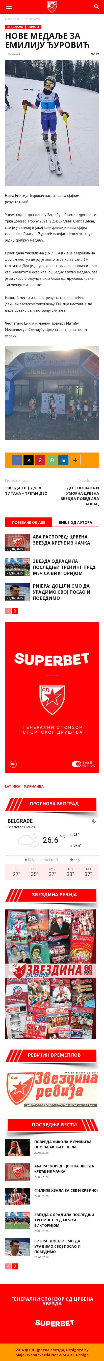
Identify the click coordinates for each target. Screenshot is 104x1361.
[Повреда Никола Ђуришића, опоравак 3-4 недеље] (17, 1148)
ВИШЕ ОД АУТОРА (75, 522)
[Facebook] (17, 460)
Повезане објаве (28, 522)
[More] (75, 460)
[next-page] (15, 611)
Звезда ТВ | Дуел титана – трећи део (26, 490)
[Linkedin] (63, 460)
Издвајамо (32, 19)
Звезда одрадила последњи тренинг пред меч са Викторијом (64, 567)
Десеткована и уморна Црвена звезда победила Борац (80, 495)
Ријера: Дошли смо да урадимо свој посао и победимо (61, 592)
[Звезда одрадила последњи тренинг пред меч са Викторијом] (17, 567)
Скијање (34, 27)
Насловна (12, 19)
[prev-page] (8, 611)
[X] (28, 460)
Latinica (12, 786)
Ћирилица (34, 786)
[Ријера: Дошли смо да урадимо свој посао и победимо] (17, 592)
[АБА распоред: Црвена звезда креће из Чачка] (17, 542)
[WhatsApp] (52, 460)
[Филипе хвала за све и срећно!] (17, 1196)
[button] (9, 7)
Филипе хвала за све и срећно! (66, 1190)
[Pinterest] (40, 460)
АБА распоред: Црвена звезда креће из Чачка (61, 540)
